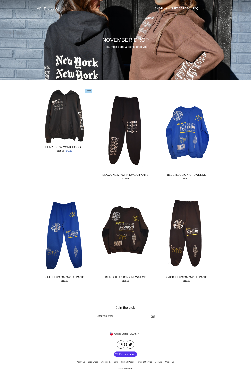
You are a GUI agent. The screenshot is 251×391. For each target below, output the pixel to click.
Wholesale (169, 362)
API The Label (48, 8)
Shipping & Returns (109, 362)
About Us (81, 362)
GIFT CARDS (179, 8)
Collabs (158, 362)
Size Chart (93, 362)
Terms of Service (144, 362)
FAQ (196, 8)
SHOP (159, 8)
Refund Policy (127, 362)
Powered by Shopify (126, 368)
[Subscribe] (152, 316)
